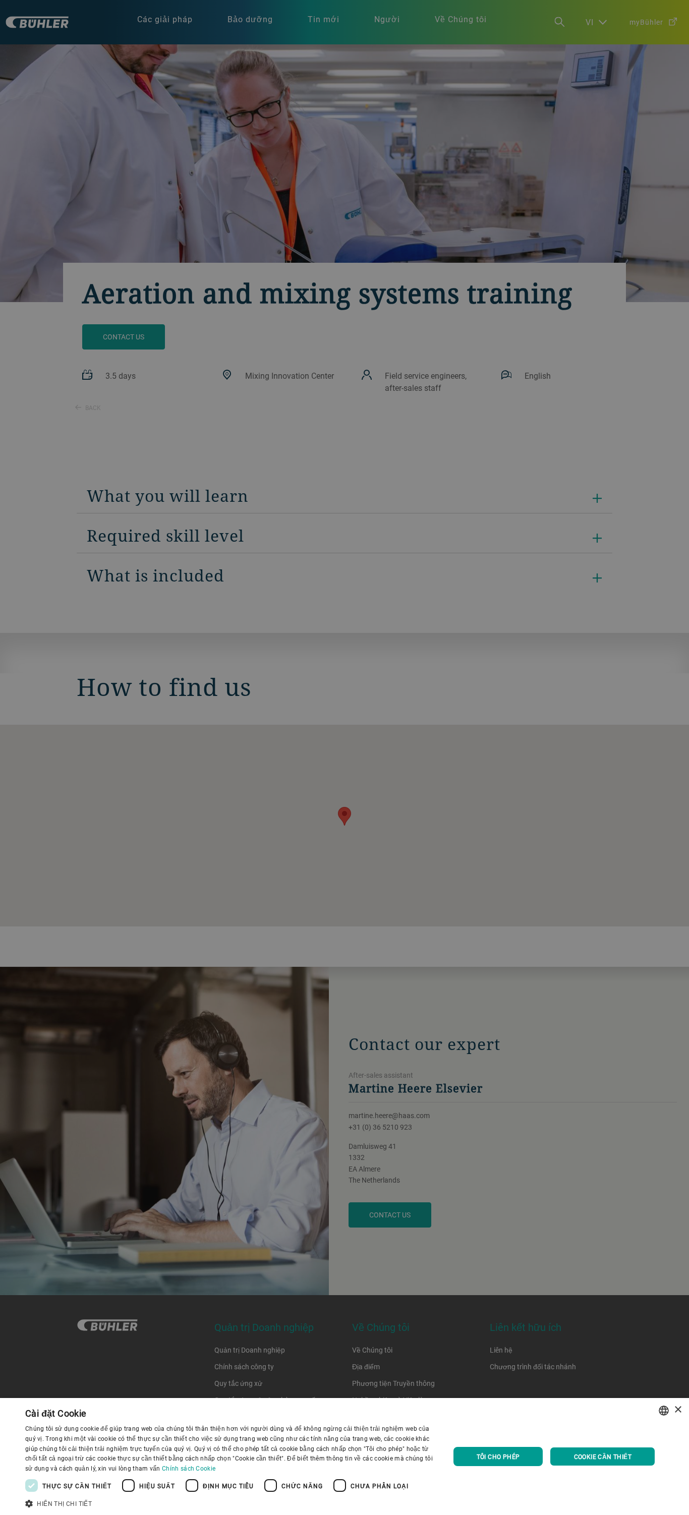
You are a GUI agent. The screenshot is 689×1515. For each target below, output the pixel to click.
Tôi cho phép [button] (498, 1456)
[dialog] (344, 1456)
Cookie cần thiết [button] (602, 1456)
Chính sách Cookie (188, 1468)
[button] (231, 1502)
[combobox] (664, 1411)
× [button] (677, 1410)
